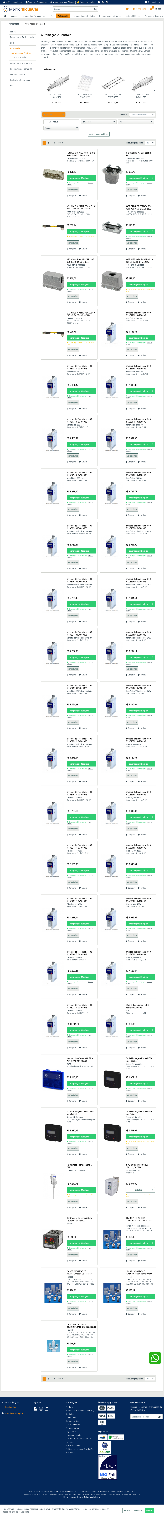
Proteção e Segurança (20, 80)
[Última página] (54, 143)
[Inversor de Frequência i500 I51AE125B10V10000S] (112, 334)
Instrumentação (19, 57)
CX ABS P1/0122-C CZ (140, 1219)
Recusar (127, 1510)
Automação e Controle (22, 53)
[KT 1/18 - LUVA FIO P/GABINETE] (56, 83)
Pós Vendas (10, 1407)
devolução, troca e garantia (130, 1494)
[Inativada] (107, 1467)
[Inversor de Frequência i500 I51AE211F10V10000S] (53, 866)
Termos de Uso (72, 1421)
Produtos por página (134, 143)
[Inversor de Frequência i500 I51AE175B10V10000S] (53, 440)
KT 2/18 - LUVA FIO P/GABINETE (141, 95)
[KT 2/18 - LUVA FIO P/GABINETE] (141, 83)
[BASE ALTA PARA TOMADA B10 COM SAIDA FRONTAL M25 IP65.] (112, 281)
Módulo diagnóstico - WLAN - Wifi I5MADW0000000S (80, 1059)
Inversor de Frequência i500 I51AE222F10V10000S (79, 899)
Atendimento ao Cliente (63, 2)
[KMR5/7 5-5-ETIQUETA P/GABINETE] (85, 83)
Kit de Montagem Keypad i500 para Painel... (140, 1059)
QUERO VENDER (73, 1424)
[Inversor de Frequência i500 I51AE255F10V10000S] (112, 973)
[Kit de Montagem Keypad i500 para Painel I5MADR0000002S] (112, 1133)
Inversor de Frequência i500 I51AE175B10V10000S (79, 420)
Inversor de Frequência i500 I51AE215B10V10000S (79, 473)
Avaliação (49, 128)
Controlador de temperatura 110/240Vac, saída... (79, 1219)
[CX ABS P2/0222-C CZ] (53, 1292)
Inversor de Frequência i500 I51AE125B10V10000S (138, 314)
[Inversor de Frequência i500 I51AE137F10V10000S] (112, 760)
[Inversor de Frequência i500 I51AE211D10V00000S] (53, 653)
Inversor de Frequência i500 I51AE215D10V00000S (138, 633)
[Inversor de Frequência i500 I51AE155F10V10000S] (53, 813)
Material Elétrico (17, 74)
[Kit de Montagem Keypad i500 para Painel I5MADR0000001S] (53, 1133)
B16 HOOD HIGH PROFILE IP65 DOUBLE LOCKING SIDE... (80, 260)
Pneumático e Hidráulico (21, 68)
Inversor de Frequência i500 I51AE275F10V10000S (79, 1006)
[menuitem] (75, 9)
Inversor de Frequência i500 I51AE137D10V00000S (138, 527)
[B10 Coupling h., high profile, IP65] (112, 174)
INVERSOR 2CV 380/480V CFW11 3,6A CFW (137, 1166)
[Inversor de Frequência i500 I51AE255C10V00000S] (53, 760)
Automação (15, 48)
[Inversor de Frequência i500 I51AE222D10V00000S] (53, 707)
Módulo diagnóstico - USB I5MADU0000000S (137, 1006)
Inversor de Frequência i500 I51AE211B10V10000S (138, 420)
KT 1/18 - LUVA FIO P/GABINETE (56, 95)
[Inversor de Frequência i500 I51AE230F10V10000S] (112, 920)
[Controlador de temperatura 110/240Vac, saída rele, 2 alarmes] (53, 1239)
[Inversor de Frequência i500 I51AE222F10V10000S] (53, 920)
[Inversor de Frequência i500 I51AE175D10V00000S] (112, 600)
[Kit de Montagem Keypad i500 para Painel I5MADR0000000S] (112, 1079)
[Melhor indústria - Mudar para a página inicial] (20, 9)
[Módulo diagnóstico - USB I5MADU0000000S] (112, 1026)
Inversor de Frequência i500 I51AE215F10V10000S (138, 846)
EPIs (12, 42)
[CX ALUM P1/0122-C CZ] (53, 1346)
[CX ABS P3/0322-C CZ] (112, 1292)
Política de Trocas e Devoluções (80, 1449)
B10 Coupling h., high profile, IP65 (139, 154)
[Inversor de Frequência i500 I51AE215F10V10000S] (112, 866)
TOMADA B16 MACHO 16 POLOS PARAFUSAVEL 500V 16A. (81, 154)
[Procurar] (95, 9)
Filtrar (49, 114)
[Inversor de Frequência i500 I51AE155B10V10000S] (112, 387)
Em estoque (53, 122)
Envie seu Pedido (73, 1435)
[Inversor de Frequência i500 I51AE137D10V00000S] (112, 547)
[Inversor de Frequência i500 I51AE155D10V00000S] (53, 600)
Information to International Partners (78, 1440)
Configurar (138, 1510)
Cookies (69, 1407)
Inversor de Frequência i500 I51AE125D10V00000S (79, 527)
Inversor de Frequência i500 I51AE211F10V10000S (79, 846)
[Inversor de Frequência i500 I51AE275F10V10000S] (53, 1026)
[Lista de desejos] (127, 9)
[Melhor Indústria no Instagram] (103, 2)
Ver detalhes (73, 189)
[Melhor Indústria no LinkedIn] (107, 2)
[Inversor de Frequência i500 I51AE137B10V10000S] (53, 387)
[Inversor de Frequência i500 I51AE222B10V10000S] (112, 494)
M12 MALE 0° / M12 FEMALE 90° (81, 207)
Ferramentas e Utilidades (21, 63)
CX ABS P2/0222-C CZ (81, 1272)
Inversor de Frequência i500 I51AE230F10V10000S (138, 899)
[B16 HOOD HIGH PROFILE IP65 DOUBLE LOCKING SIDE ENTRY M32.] (53, 281)
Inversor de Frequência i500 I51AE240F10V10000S (79, 953)
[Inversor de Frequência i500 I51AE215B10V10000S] (53, 494)
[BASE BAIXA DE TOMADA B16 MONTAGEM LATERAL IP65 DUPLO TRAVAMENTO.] (112, 227)
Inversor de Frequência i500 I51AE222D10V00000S (79, 686)
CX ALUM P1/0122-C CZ (81, 1325)
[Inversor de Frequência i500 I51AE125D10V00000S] (53, 547)
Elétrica (13, 85)
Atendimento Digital (14, 1413)
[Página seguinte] (49, 143)
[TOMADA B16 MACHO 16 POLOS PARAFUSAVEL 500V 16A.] (53, 174)
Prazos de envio (73, 1445)
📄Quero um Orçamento (36, 2)
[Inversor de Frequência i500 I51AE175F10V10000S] (112, 813)
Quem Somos (72, 1417)
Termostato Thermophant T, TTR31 (79, 1166)
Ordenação (123, 114)
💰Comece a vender (86, 2)
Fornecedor (86, 122)
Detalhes (138, 1190)
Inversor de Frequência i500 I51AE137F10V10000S (138, 740)
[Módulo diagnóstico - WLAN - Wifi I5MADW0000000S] (53, 1079)
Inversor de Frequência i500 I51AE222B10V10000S (138, 473)
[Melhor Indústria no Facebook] (99, 2)
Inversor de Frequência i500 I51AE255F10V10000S (138, 953)
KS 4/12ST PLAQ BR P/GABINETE (113, 95)
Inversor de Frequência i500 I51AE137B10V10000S (79, 367)
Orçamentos (71, 1431)
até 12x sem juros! (14, 2)
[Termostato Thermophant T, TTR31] (53, 1186)
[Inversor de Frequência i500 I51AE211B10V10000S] (112, 440)
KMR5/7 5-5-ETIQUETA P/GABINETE (85, 95)
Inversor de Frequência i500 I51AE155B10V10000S (138, 367)
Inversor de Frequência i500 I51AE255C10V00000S (79, 740)
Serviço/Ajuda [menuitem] (154, 2)
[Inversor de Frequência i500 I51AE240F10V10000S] (53, 973)
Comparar (72, 195)
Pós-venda (70, 1452)
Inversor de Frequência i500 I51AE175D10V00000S (138, 580)
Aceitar (149, 1510)
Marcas (13, 31)
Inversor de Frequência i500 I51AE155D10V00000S (79, 580)
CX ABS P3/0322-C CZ (140, 1272)
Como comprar (72, 1428)
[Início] (4, 16)
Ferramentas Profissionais (22, 37)
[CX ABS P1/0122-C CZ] (112, 1239)
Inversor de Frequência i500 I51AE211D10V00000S (79, 633)
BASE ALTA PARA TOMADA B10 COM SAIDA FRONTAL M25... (139, 260)
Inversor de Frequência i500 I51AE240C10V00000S (138, 686)
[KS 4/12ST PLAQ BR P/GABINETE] (113, 83)
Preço (121, 122)
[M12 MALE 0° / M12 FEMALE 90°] (53, 227)
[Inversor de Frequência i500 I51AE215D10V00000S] (112, 653)
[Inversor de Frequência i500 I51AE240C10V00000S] (112, 707)
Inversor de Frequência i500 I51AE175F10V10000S (138, 793)
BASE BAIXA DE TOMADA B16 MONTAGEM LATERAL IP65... (139, 207)
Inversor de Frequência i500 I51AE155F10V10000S (79, 793)
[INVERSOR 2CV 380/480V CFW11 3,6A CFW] (112, 1186)
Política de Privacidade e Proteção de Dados (81, 1412)
